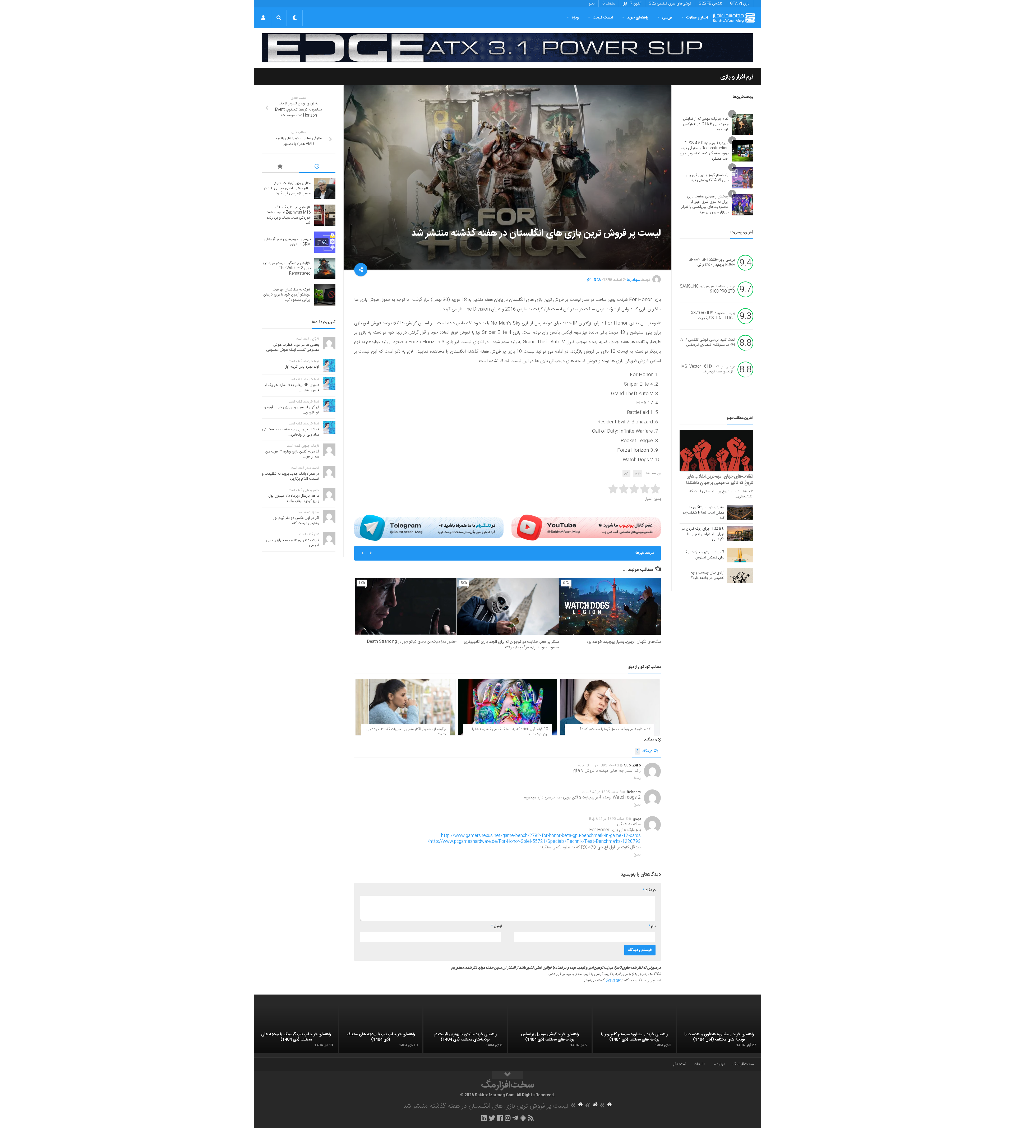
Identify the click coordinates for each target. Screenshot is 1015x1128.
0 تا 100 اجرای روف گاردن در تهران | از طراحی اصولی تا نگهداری (703, 534)
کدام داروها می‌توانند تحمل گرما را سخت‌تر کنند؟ (615, 729)
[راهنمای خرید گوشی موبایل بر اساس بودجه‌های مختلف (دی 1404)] (550, 1029)
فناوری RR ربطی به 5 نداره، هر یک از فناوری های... (292, 388)
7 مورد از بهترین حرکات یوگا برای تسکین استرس (704, 555)
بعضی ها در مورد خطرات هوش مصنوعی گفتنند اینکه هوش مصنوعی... (291, 347)
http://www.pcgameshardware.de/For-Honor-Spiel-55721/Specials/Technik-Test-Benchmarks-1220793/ (534, 841)
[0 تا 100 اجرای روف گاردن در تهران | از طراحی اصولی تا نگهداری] (740, 533)
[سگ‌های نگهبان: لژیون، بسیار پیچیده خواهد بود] (610, 606)
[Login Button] (263, 18)
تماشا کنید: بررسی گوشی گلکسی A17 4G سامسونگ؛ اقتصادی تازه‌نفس (707, 342)
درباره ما (719, 1064)
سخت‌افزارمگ (743, 1064)
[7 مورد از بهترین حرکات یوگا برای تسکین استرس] (740, 555)
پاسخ (637, 778)
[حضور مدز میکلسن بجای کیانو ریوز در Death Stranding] (405, 606)
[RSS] (531, 1118)
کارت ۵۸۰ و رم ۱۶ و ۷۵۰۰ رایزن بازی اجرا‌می (292, 543)
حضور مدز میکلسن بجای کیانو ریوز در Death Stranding (411, 641)
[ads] (507, 47)
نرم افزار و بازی (736, 77)
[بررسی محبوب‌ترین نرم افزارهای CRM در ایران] (324, 242)
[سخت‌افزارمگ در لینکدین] (484, 1118)
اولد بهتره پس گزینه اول (302, 367)
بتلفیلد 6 (608, 4)
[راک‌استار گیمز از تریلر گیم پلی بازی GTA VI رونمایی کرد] (742, 177)
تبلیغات (699, 1064)
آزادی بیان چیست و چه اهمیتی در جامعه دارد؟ (707, 575)
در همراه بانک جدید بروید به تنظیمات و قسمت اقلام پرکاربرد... (290, 476)
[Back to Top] (507, 1075)
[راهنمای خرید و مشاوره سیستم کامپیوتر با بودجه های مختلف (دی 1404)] (634, 1029)
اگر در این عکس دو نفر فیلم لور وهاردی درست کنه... (296, 520)
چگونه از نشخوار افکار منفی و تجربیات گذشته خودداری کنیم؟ (406, 732)
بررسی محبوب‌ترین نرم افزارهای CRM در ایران (594, 553)
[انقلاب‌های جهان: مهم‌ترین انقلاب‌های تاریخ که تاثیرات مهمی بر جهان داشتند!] (716, 450)
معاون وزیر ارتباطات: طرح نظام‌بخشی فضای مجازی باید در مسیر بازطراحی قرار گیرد (287, 188)
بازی (637, 473)
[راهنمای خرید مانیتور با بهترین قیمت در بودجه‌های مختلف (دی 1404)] (465, 1029)
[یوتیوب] (586, 527)
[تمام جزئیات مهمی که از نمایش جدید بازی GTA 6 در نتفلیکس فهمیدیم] (742, 124)
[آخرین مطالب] (317, 167)
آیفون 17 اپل (632, 4)
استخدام (679, 1064)
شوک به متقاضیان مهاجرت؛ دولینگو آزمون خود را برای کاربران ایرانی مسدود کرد (287, 294)
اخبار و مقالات (697, 17)
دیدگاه (644, 751)
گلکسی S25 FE (710, 4)
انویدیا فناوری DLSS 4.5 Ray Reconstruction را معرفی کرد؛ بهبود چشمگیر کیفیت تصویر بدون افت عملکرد (704, 151)
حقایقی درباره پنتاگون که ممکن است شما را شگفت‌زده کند (703, 512)
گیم (626, 473)
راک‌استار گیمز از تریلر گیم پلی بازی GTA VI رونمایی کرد (707, 178)
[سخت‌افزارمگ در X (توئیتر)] (492, 1118)
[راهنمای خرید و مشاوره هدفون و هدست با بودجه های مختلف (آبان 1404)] (719, 1029)
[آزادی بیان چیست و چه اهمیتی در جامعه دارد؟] (740, 575)
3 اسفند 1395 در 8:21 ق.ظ (608, 819)
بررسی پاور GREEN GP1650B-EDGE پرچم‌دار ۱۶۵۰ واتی (712, 262)
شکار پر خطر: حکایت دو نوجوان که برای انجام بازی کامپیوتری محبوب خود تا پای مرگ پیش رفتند (511, 645)
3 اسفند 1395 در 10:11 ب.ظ (598, 765)
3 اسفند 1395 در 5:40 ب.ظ (602, 792)
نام (652, 926)
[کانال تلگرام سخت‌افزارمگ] (515, 1118)
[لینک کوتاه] (588, 280)
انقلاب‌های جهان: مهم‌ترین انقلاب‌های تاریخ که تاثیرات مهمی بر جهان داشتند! (719, 480)
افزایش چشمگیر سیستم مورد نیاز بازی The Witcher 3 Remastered (286, 268)
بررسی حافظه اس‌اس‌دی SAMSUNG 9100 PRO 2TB (707, 289)
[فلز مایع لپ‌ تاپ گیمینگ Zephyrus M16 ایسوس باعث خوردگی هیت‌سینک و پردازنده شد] (324, 215)
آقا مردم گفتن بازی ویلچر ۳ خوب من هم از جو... (292, 454)
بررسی (667, 17)
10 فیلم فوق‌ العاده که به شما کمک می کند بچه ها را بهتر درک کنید (510, 732)
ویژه (575, 17)
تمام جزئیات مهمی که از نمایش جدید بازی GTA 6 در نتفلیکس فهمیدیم (705, 124)
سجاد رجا (633, 280)
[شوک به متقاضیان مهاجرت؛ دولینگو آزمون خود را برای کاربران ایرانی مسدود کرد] (324, 295)
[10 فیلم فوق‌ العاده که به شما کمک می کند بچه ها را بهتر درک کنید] (507, 707)
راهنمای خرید (637, 17)
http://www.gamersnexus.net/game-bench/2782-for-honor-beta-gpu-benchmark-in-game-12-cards (541, 835)
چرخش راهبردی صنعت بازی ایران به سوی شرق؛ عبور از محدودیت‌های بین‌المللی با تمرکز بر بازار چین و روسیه (704, 204)
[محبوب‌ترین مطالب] (280, 167)
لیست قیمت (603, 17)
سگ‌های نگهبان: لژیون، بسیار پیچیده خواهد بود (624, 642)
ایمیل (496, 926)
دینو (592, 4)
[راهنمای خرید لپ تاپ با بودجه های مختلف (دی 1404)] (380, 1029)
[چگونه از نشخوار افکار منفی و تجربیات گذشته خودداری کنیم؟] (405, 707)
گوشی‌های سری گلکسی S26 (670, 4)
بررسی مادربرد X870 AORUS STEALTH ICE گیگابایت (713, 316)
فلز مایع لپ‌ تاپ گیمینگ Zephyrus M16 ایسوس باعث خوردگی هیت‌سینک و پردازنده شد (288, 215)
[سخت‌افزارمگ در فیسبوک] (500, 1118)
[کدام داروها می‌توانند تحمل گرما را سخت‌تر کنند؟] (609, 707)
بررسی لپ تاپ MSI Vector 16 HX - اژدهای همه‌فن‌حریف (708, 369)
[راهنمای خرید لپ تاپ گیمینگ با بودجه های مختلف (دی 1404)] (296, 1029)
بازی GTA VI (739, 4)
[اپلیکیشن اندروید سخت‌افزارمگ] (523, 1118)
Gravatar (612, 980)
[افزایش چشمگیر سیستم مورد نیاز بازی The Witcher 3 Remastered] (324, 268)
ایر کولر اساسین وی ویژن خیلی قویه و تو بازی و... (291, 410)
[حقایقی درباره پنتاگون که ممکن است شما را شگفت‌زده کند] (740, 512)
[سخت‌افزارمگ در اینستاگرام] (507, 1118)
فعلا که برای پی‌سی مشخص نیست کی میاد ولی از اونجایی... (290, 432)
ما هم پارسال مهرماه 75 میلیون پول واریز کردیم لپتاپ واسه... (294, 498)
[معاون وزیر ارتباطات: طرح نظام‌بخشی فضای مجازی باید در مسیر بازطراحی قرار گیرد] (324, 188)
